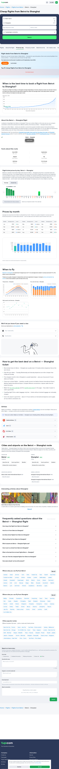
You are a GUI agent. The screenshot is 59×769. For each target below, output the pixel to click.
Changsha (31, 604)
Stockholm (45, 583)
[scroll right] (55, 192)
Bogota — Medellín (18, 632)
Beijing (5, 598)
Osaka (9, 601)
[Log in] (56, 2)
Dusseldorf (12, 580)
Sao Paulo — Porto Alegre (35, 638)
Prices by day (20, 48)
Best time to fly (40, 48)
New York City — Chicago (9, 630)
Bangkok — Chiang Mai (33, 635)
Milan (32, 583)
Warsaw (21, 583)
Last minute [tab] (14, 63)
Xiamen (5, 604)
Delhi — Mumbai (7, 632)
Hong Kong (34, 598)
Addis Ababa (43, 577)
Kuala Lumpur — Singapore (47, 635)
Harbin (11, 604)
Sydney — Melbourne (49, 627)
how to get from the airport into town (38, 132)
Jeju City (5, 609)
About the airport (6, 476)
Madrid (52, 583)
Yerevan (24, 585)
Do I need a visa (51, 48)
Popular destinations (5, 759)
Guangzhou (19, 598)
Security (31, 755)
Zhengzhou (42, 606)
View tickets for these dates (11, 202)
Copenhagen (20, 580)
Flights (8, 7)
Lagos (45, 585)
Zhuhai (22, 606)
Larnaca (17, 577)
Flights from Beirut (17, 7)
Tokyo (46, 598)
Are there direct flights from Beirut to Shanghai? (15, 535)
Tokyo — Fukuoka (29, 632)
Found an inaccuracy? (51, 518)
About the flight (10, 48)
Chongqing (23, 601)
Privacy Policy (32, 757)
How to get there (15, 462)
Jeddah (50, 577)
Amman (17, 574)
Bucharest (51, 580)
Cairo (23, 574)
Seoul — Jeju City (22, 627)
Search (29, 37)
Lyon (11, 585)
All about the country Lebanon (10, 465)
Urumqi (5, 606)
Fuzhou (28, 609)
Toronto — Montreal (20, 635)
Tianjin (17, 606)
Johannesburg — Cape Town (10, 638)
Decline (19, 767)
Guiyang (52, 604)
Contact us (3, 755)
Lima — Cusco (23, 638)
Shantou (35, 606)
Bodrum (5, 585)
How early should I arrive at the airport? (13, 561)
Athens (23, 577)
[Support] (47, 2)
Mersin (33, 580)
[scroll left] (3, 192)
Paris (41, 574)
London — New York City (49, 630)
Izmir (15, 583)
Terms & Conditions (34, 759)
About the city (6, 462)
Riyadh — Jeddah (51, 632)
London (35, 577)
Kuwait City (34, 574)
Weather (24, 462)
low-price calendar (31, 134)
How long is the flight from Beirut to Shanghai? (15, 526)
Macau (28, 606)
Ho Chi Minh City (7, 612)
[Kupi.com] (4, 2)
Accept (40, 767)
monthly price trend (29, 388)
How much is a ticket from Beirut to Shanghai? (15, 548)
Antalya (29, 577)
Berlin (27, 580)
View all (29, 509)
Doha (28, 574)
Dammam (17, 585)
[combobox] (29, 331)
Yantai (33, 609)
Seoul (40, 598)
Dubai (11, 574)
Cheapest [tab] (5, 63)
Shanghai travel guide (24, 132)
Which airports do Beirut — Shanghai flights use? (16, 543)
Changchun (39, 604)
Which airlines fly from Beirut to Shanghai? (14, 539)
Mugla (27, 583)
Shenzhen (26, 598)
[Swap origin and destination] (54, 21)
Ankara (44, 580)
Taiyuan (49, 606)
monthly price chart (44, 134)
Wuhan (17, 604)
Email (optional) (5, 679)
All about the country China (38, 465)
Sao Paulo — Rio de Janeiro (34, 627)
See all (53, 571)
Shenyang (42, 601)
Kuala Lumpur (20, 609)
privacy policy (38, 762)
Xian (4, 601)
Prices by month (30, 48)
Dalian (48, 601)
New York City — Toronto (9, 627)
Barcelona (39, 585)
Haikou (11, 606)
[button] (7, 193)
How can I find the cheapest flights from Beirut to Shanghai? (19, 556)
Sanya (45, 604)
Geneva (5, 583)
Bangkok (35, 601)
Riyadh (46, 574)
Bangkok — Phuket (40, 632)
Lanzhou (40, 609)
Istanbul (5, 574)
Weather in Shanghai (7, 272)
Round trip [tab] (13, 182)
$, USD (51, 2)
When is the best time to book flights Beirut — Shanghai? (18, 552)
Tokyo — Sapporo (37, 630)
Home (2, 7)
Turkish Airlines (36, 409)
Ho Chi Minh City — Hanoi (24, 630)
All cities (3, 764)
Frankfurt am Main (7, 577)
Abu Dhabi (52, 574)
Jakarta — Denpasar (8, 635)
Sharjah (5, 580)
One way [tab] (6, 182)
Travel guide (3, 757)
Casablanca (31, 585)
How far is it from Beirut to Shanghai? (12, 530)
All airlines (3, 762)
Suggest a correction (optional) (8, 671)
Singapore (23, 604)
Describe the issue (6, 659)
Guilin (45, 609)
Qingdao (16, 601)
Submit (53, 699)
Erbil (11, 583)
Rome (38, 580)
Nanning (12, 609)
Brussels (38, 583)
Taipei (29, 601)
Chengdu (11, 598)
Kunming (52, 598)
